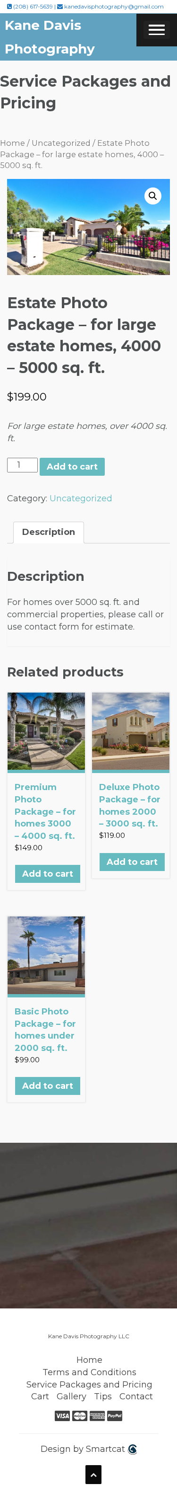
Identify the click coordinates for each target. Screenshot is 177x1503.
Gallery (71, 1396)
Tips (103, 1396)
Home (12, 143)
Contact (136, 1396)
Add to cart (72, 467)
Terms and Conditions (89, 1372)
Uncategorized (61, 143)
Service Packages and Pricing (89, 1384)
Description (48, 532)
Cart (40, 1396)
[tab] (48, 532)
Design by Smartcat (84, 1449)
